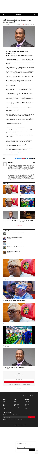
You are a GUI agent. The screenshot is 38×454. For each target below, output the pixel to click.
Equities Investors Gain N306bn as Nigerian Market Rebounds (15, 246)
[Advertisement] (19, 6)
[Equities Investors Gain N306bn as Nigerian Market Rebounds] (4, 247)
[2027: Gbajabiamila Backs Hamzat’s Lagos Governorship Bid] (19, 36)
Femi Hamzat (5, 154)
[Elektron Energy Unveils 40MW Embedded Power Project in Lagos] (4, 233)
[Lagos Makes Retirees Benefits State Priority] (10, 189)
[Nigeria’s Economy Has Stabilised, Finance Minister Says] (4, 238)
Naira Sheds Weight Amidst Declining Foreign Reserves (15, 151)
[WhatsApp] (4, 70)
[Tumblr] (4, 64)
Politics (10, 17)
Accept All (32, 449)
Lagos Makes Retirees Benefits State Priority (9, 195)
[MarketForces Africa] (19, 14)
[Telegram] (4, 68)
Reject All (25, 449)
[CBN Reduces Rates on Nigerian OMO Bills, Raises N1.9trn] (4, 243)
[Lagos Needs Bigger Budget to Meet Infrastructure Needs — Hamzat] (10, 215)
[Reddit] (4, 66)
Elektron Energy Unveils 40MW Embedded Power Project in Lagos (16, 232)
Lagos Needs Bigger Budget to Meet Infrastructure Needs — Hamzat (10, 221)
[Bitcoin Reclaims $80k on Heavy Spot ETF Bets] (4, 252)
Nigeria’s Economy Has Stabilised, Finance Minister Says (14, 237)
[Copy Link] (4, 72)
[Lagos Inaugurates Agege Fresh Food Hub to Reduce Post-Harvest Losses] (27, 202)
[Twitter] (4, 55)
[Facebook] (4, 53)
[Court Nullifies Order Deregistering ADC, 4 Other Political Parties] (27, 215)
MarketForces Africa (5, 17)
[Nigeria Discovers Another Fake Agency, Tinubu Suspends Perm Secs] (27, 189)
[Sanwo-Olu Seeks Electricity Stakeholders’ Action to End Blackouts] (10, 202)
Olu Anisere (7, 24)
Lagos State (16, 154)
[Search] (34, 14)
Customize (20, 449)
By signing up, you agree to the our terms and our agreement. (19, 384)
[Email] (4, 62)
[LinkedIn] (4, 58)
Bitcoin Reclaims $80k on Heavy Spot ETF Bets (13, 251)
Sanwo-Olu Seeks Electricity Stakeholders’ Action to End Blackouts (10, 208)
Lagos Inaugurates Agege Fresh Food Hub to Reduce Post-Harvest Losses (26, 208)
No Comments (27, 24)
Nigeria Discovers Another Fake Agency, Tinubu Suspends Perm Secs (27, 196)
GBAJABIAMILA (10, 154)
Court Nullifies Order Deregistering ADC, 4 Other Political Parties (27, 221)
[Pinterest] (4, 60)
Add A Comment (19, 225)
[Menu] (3, 14)
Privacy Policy (25, 384)
